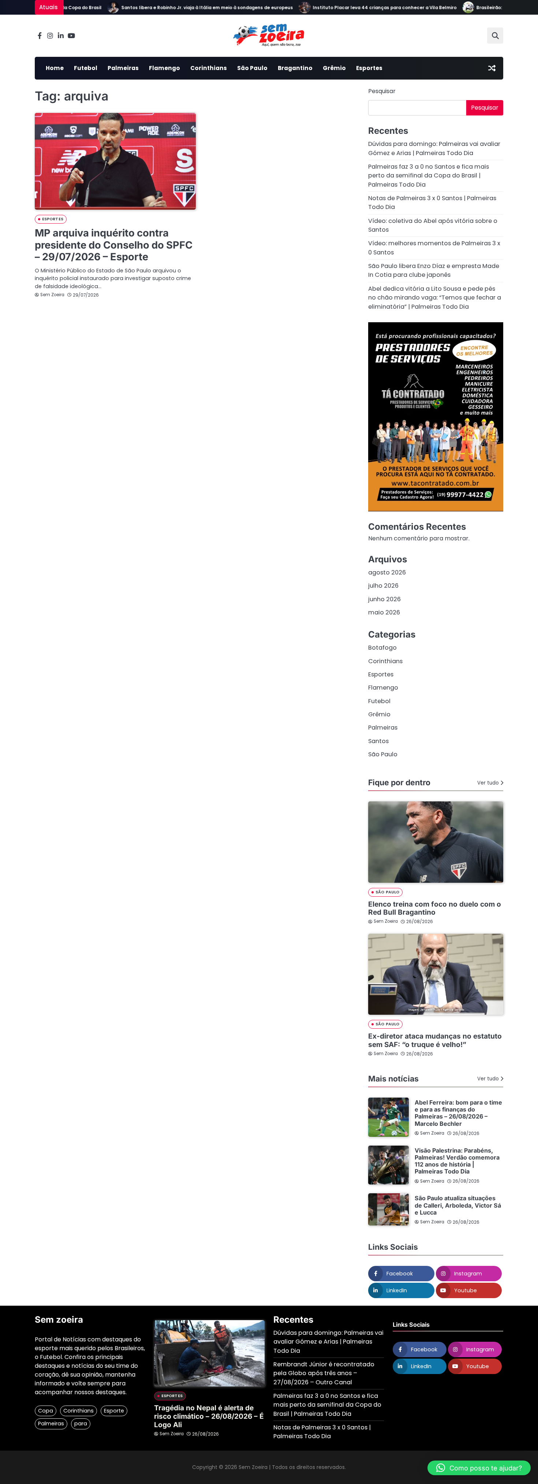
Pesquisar (382, 91)
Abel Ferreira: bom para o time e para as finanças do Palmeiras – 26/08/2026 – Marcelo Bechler (458, 1113)
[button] (479, 1468)
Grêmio (334, 68)
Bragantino (295, 68)
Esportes (369, 68)
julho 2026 (383, 585)
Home (55, 68)
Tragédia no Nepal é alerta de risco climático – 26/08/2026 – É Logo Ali (209, 1416)
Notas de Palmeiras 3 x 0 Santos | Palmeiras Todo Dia (322, 1431)
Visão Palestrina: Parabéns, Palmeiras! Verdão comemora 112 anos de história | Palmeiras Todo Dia (457, 1161)
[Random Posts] (491, 68)
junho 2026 (384, 599)
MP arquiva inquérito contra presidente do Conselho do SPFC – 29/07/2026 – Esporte (114, 245)
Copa (45, 1410)
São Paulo (252, 68)
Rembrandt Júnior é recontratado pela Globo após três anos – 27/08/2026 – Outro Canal (323, 1373)
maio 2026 (384, 612)
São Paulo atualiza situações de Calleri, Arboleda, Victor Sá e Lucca (458, 1205)
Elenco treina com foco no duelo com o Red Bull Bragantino (434, 908)
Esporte (114, 1410)
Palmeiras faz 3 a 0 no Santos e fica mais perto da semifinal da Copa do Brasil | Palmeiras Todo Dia (428, 175)
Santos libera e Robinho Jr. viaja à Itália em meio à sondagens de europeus (190, 8)
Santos (378, 741)
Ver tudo (488, 782)
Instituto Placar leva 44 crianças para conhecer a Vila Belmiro (368, 8)
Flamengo (164, 68)
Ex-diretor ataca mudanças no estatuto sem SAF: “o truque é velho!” (435, 1040)
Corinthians (208, 68)
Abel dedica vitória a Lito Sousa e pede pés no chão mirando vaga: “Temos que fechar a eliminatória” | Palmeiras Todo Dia (434, 297)
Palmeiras (123, 68)
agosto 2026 (387, 572)
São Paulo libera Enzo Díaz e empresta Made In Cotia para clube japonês (433, 270)
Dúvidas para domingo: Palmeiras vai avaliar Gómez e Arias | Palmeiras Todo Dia (434, 148)
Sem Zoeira (52, 295)
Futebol (85, 68)
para (80, 1423)
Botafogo (382, 647)
